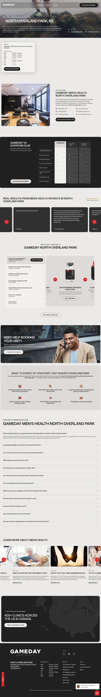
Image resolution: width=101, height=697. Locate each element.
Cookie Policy (69, 690)
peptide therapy (7, 30)
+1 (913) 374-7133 (93, 31)
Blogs (55, 5)
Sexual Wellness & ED (69, 674)
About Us (82, 664)
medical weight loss (56, 28)
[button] (40, 5)
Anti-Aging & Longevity (69, 672)
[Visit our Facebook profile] (69, 654)
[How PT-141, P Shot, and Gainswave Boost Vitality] (69, 557)
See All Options (37, 259)
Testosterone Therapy (69, 664)
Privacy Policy (62, 690)
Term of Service (55, 690)
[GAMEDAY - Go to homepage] (25, 652)
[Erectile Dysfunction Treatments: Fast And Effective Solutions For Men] (31, 557)
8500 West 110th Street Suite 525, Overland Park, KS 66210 (23, 665)
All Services (66, 682)
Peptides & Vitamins (68, 667)
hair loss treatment (19, 30)
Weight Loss (66, 669)
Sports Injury (66, 680)
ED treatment (46, 28)
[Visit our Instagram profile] (64, 654)
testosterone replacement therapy (31, 28)
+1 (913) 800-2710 (76, 31)
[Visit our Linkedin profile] (74, 654)
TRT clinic (29, 26)
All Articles (15, 570)
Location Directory (85, 667)
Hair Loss (65, 677)
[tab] (26, 260)
